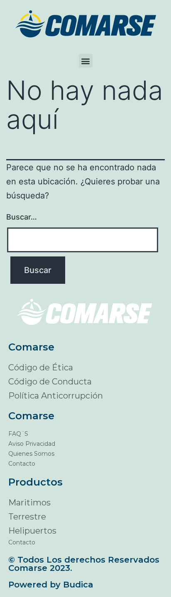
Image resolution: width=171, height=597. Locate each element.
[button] (86, 61)
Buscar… (21, 217)
